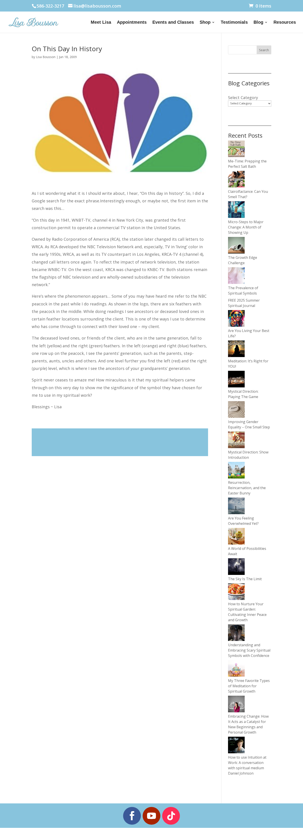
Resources (284, 23)
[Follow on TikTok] (171, 816)
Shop (205, 23)
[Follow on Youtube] (151, 816)
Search (264, 50)
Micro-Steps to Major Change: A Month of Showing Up (246, 227)
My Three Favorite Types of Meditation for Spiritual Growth (249, 686)
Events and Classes (173, 23)
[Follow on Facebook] (132, 816)
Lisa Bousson (45, 57)
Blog (258, 23)
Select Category (243, 97)
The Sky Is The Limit (245, 578)
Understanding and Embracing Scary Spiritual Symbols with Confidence (249, 650)
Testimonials (234, 23)
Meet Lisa (101, 23)
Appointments (132, 23)
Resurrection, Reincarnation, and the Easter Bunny (247, 488)
